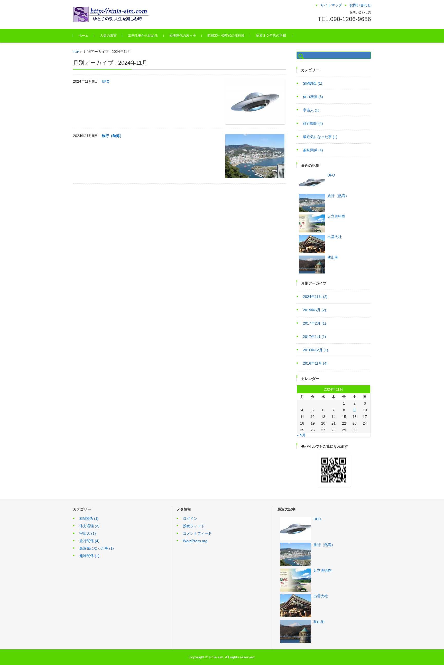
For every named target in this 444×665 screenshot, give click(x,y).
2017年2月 (314, 323)
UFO (105, 81)
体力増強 (313, 97)
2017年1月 (314, 337)
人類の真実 (108, 35)
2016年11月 (315, 363)
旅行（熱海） (112, 136)
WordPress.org (195, 541)
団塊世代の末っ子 (182, 35)
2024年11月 (315, 297)
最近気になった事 (320, 137)
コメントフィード (197, 533)
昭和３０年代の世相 (271, 35)
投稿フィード (194, 526)
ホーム (84, 35)
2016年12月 (315, 350)
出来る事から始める (143, 35)
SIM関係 (312, 83)
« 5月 (301, 435)
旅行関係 (313, 123)
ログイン (190, 518)
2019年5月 (314, 310)
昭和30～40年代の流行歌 (226, 35)
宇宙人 (311, 110)
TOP (76, 51)
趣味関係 (313, 150)
